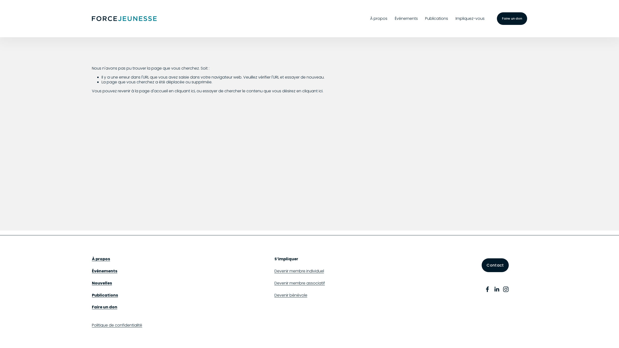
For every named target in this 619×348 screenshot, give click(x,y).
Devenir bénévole (290, 295)
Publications (436, 18)
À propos (378, 18)
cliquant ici (185, 91)
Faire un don (512, 18)
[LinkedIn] (497, 289)
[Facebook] (487, 289)
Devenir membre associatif (299, 283)
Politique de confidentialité (117, 325)
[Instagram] (506, 289)
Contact (495, 265)
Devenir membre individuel (299, 271)
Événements (406, 18)
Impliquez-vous (470, 18)
